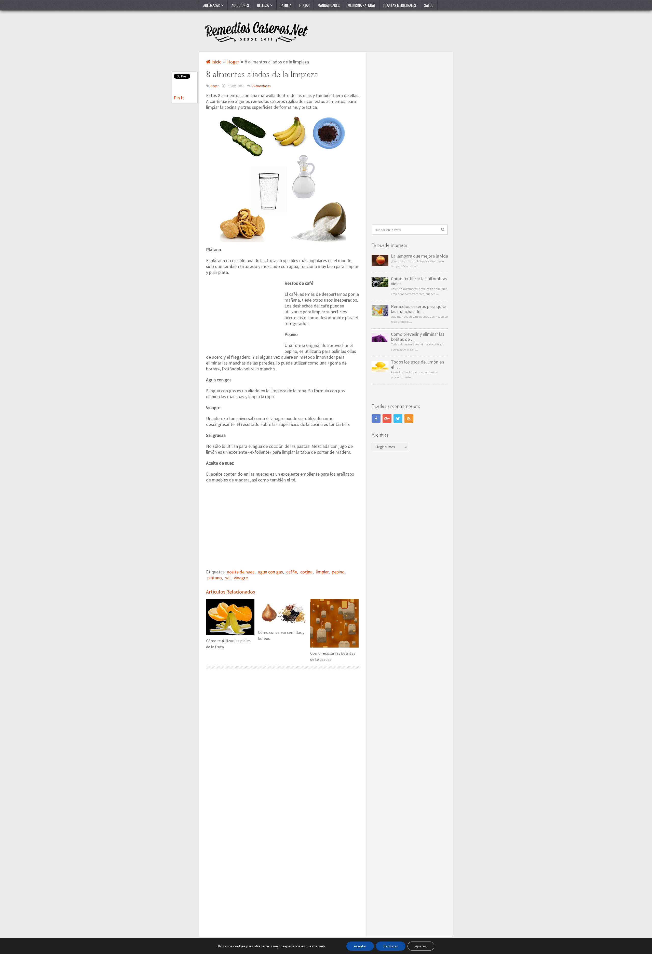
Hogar (304, 5)
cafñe (291, 572)
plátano (214, 578)
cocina (306, 572)
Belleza (263, 5)
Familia (285, 5)
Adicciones (240, 5)
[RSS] (408, 418)
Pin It (179, 98)
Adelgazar (211, 5)
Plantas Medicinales (399, 5)
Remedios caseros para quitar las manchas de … (419, 309)
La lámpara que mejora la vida (419, 256)
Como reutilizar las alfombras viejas (419, 281)
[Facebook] (376, 418)
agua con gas (270, 572)
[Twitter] (397, 418)
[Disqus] (282, 740)
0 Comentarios (261, 86)
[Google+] (387, 418)
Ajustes (421, 946)
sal (227, 578)
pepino (338, 572)
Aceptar (360, 946)
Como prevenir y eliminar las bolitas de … (417, 337)
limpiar (322, 572)
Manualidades (329, 5)
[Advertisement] (244, 314)
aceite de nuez (240, 572)
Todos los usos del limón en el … (417, 364)
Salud (428, 5)
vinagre (241, 578)
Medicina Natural (361, 5)
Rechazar (391, 946)
